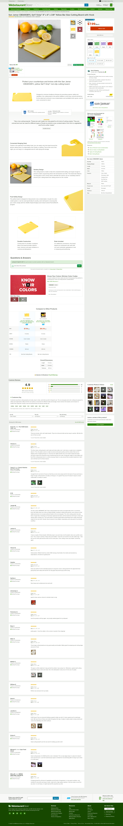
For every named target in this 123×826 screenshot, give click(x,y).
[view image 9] (90, 403)
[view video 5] (90, 396)
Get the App (21, 1)
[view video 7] (103, 396)
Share (70, 64)
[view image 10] (97, 403)
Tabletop (56, 9)
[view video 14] (97, 409)
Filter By (36, 414)
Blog (70, 808)
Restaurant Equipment (16, 9)
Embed (56, 284)
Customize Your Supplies (56, 813)
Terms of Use (52, 269)
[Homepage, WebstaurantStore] (21, 5)
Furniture (72, 9)
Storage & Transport (82, 9)
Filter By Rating (63, 414)
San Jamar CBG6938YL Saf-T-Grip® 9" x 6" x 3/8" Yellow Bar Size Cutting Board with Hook (27, 321)
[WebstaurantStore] (26, 806)
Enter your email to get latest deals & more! (16, 798)
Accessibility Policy (89, 823)
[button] (73, 22)
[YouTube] (13, 813)
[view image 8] (110, 396)
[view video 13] (90, 409)
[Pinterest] (24, 813)
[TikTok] (21, 813)
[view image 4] (110, 390)
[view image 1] (90, 390)
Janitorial (92, 9)
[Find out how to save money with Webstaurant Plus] (10, 68)
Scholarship (90, 814)
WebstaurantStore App (56, 811)
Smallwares (36, 9)
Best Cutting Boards (99, 154)
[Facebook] (17, 813)
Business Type (109, 9)
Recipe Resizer (54, 814)
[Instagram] (10, 813)
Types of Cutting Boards (100, 151)
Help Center (12, 1)
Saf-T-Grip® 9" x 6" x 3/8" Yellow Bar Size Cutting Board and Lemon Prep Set (43, 321)
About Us (90, 808)
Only (88, 21)
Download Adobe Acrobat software (94, 142)
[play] (28, 285)
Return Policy (90, 818)
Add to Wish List (100, 35)
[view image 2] (97, 390)
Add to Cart (14, 74)
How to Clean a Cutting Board (101, 149)
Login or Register (100, 424)
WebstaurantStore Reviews (75, 816)
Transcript (51, 284)
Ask (79, 265)
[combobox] (60, 5)
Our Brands (90, 809)
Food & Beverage (46, 9)
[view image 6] (97, 396)
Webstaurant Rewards (56, 809)
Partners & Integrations (56, 816)
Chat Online (108, 814)
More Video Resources (52, 281)
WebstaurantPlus (54, 808)
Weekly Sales (72, 811)
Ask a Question (79, 65)
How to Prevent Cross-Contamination (101, 147)
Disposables (64, 9)
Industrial (100, 9)
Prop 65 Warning (53, 375)
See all (111, 384)
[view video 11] (103, 403)
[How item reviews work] (32, 392)
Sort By (11, 414)
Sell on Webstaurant (92, 816)
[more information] (105, 72)
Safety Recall (72, 818)
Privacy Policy (59, 269)
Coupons (71, 813)
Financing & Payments (92, 813)
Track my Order (109, 811)
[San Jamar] (100, 104)
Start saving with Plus (76, 799)
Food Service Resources (74, 814)
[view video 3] (103, 390)
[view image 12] (110, 403)
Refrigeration (27, 9)
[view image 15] (103, 409)
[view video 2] (39, 482)
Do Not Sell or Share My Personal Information (104, 823)
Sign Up (56, 798)
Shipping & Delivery (110, 816)
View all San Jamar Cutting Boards (100, 107)
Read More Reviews (46, 128)
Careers (89, 811)
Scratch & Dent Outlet (74, 809)
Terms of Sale (67, 823)
